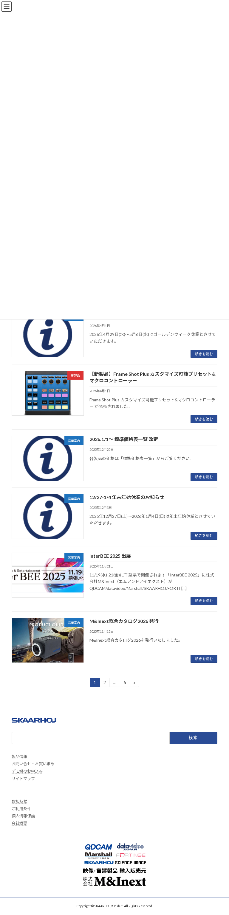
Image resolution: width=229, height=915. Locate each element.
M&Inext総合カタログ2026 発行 (124, 621)
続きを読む (204, 354)
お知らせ (19, 801)
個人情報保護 (23, 815)
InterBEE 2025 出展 (110, 556)
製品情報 (19, 756)
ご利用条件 (21, 808)
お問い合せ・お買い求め (33, 763)
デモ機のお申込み (27, 771)
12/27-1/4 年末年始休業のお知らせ (126, 497)
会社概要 (19, 823)
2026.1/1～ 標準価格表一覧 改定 (123, 439)
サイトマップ (23, 778)
